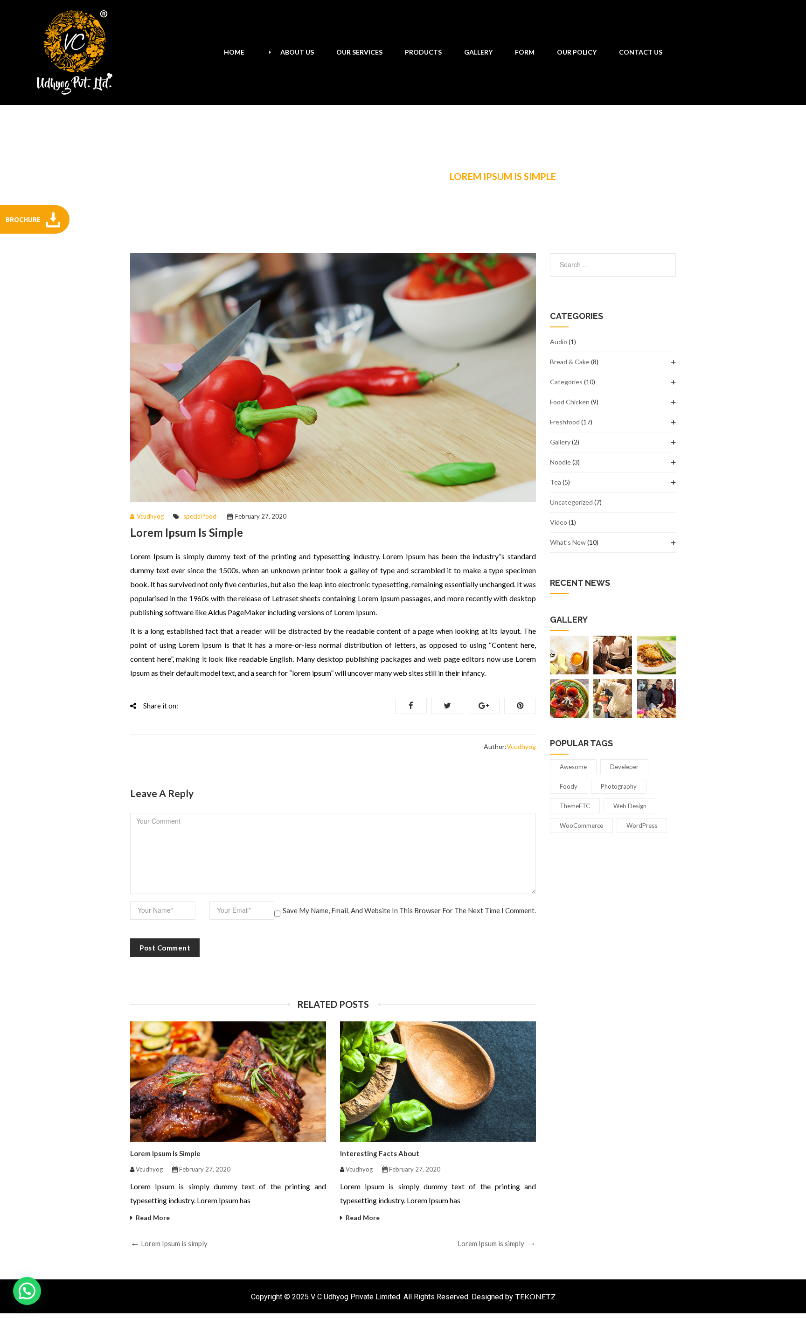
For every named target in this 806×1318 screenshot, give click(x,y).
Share (411, 706)
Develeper (624, 766)
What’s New (568, 542)
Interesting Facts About (379, 1153)
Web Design (629, 806)
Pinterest (520, 706)
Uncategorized (571, 502)
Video (558, 522)
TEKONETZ (535, 1296)
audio (558, 342)
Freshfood (322, 176)
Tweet (447, 706)
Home (263, 176)
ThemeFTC (575, 806)
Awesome (573, 766)
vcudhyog (150, 516)
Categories (566, 382)
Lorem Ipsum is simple (165, 1153)
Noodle (560, 462)
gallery (560, 442)
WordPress (641, 825)
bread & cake (570, 362)
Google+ (484, 706)
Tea (555, 482)
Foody (568, 786)
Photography (619, 786)
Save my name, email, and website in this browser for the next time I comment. (409, 910)
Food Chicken (570, 402)
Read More (153, 1217)
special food (399, 176)
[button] (27, 1291)
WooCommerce (581, 825)
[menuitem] (234, 52)
